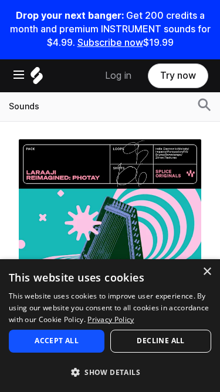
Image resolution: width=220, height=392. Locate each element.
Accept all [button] (57, 341)
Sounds (24, 106)
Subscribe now (110, 42)
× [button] (206, 271)
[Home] (37, 78)
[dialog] (110, 325)
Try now (178, 75)
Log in (118, 75)
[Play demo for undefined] (110, 230)
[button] (110, 371)
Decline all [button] (160, 341)
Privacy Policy (110, 319)
